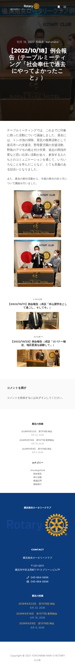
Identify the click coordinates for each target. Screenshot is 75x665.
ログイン (41, 397)
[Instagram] (32, 646)
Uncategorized (37, 470)
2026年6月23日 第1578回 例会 (36, 431)
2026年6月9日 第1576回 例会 (36, 448)
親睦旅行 (37, 484)
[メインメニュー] (65, 7)
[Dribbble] (37, 646)
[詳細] (58, 7)
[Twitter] (42, 646)
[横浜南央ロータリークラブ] (24, 7)
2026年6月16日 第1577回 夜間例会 (36, 440)
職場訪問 (37, 480)
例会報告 (37, 473)
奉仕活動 (37, 477)
